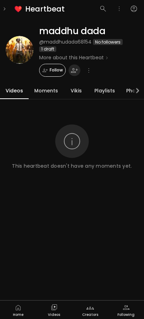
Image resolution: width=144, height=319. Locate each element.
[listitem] (40, 8)
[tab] (18, 310)
